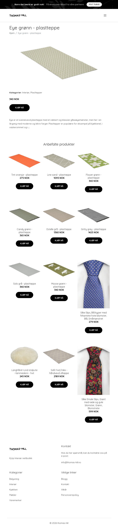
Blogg (64, 479)
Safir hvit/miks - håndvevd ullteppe (59, 372)
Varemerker (15, 500)
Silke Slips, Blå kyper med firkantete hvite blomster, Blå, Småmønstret (93, 315)
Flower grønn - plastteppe (93, 176)
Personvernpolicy (70, 495)
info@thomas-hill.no (71, 462)
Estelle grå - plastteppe (59, 229)
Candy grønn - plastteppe (24, 231)
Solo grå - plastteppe (24, 283)
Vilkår (64, 489)
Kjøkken (13, 489)
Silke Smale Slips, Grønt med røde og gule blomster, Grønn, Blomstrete (94, 404)
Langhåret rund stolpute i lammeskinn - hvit (24, 372)
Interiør (25, 92)
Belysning (14, 479)
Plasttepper (36, 92)
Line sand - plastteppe (59, 174)
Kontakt (65, 484)
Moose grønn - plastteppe (59, 285)
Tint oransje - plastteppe (24, 174)
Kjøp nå (19, 107)
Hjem (12, 33)
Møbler (12, 495)
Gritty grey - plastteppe (93, 229)
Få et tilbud (94, 4)
